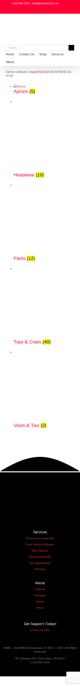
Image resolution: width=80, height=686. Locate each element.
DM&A (39, 71)
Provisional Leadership (40, 538)
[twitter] (17, 669)
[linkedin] (1, 669)
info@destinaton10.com (45, 3)
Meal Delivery (40, 550)
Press (40, 607)
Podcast (40, 589)
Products (40, 569)
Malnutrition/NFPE (40, 556)
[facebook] (7, 669)
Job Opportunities (40, 562)
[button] (29, 62)
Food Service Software (40, 544)
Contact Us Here (40, 630)
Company (40, 595)
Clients (40, 601)
